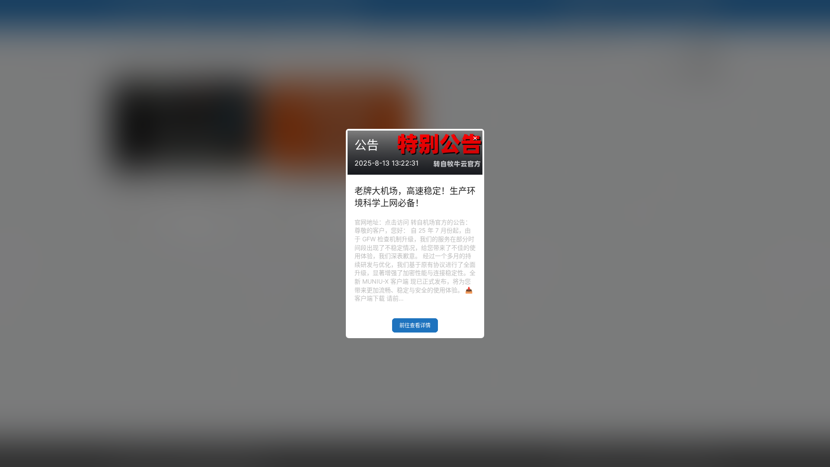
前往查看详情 (415, 325)
